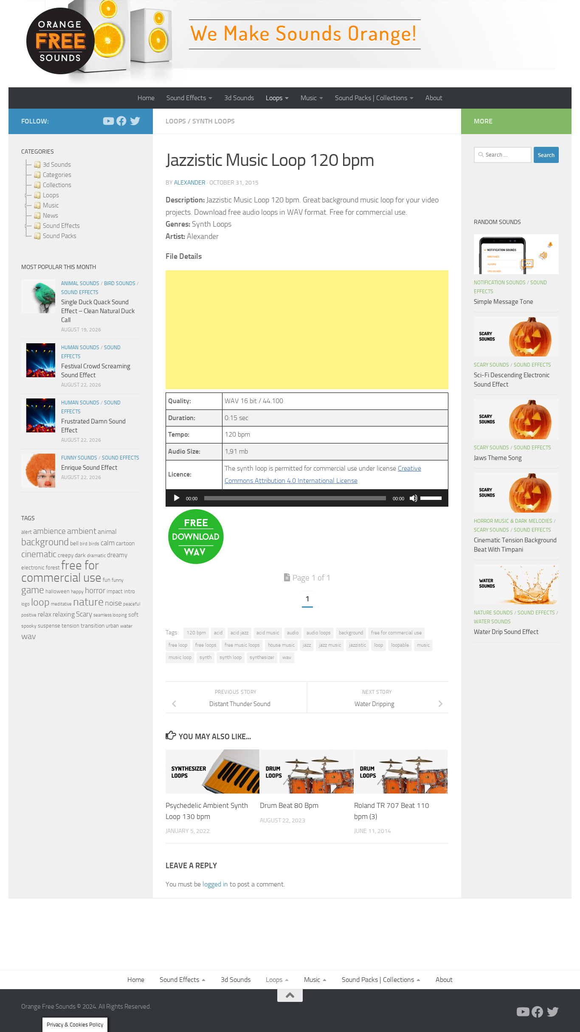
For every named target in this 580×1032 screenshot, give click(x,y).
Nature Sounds (493, 613)
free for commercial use (396, 633)
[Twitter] (135, 121)
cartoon (125, 543)
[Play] (176, 498)
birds (94, 544)
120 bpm (196, 633)
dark (80, 555)
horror (95, 590)
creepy (65, 555)
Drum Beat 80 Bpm (289, 805)
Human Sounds (80, 348)
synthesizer (262, 657)
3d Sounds (239, 98)
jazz (307, 645)
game (32, 590)
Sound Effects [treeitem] (61, 226)
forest (53, 567)
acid (218, 633)
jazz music (330, 645)
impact (115, 591)
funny (118, 580)
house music (281, 645)
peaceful (131, 604)
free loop (178, 645)
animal (107, 531)
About (433, 98)
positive (29, 615)
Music (309, 98)
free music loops (242, 645)
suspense (49, 626)
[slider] (432, 497)
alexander (190, 182)
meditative (61, 604)
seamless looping (110, 615)
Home (146, 98)
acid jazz (239, 633)
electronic (33, 567)
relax (44, 614)
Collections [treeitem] (57, 185)
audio (292, 633)
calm (108, 543)
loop (378, 645)
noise (113, 603)
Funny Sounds (79, 458)
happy (77, 592)
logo (25, 604)
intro (129, 591)
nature (88, 602)
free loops (206, 645)
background (351, 633)
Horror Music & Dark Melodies (513, 521)
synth (205, 657)
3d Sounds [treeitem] (57, 164)
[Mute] (413, 498)
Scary (84, 614)
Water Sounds (492, 622)
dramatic (96, 555)
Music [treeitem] (51, 205)
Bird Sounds (119, 283)
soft (133, 614)
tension (70, 626)
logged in (215, 884)
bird (83, 544)
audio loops (319, 633)
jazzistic (357, 645)
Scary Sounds (491, 365)
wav (286, 657)
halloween (57, 591)
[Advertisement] (307, 329)
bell (74, 543)
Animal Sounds (80, 283)
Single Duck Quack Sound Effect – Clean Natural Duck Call (98, 311)
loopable (400, 645)
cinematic (38, 554)
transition (92, 625)
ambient (81, 531)
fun (106, 580)
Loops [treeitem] (51, 195)
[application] (307, 498)
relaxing (64, 614)
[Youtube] (108, 121)
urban (112, 626)
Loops (274, 98)
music (423, 645)
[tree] (80, 200)
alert (26, 532)
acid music (267, 633)
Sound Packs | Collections (371, 98)
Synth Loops (213, 121)
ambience (49, 531)
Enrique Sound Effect (89, 467)
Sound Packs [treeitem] (59, 236)
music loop (180, 657)
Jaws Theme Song (498, 458)
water (126, 626)
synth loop (231, 657)
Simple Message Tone (503, 302)
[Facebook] (121, 121)
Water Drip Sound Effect (506, 632)
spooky (29, 626)
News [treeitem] (50, 215)
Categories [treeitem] (57, 175)
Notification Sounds (500, 283)
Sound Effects (186, 98)
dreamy (117, 555)
